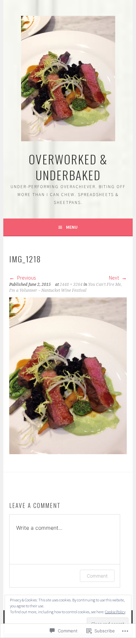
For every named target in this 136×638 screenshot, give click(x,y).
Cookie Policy (115, 611)
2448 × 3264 (71, 284)
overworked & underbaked (68, 167)
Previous (26, 277)
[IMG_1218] (68, 452)
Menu (72, 227)
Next (114, 277)
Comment (97, 576)
